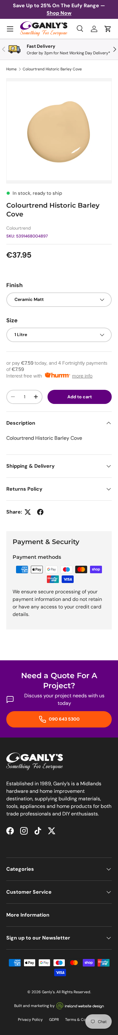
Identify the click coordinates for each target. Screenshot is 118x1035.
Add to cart (79, 397)
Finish (14, 285)
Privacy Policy (30, 1019)
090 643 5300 (64, 719)
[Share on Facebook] (40, 512)
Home (11, 69)
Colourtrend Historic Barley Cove (52, 69)
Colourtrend (18, 228)
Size (12, 320)
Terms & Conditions (82, 1019)
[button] (108, 29)
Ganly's (48, 991)
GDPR (54, 1019)
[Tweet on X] (27, 512)
